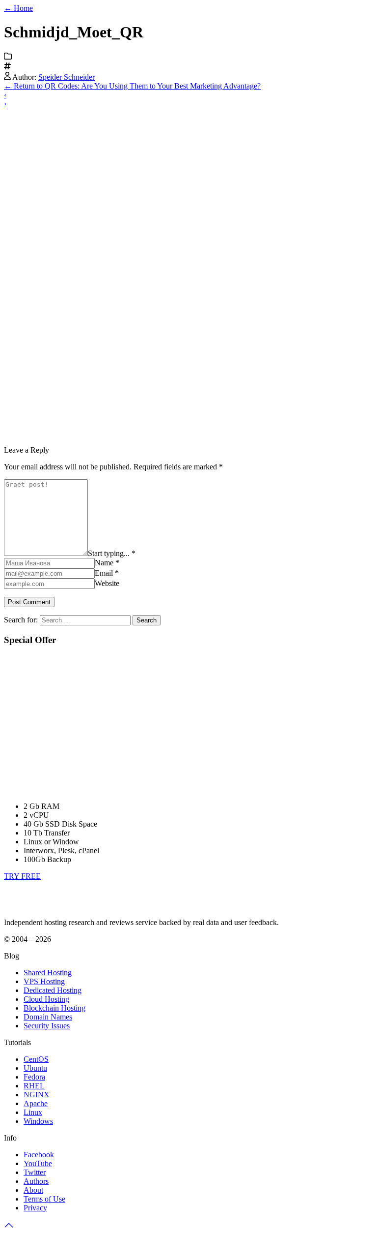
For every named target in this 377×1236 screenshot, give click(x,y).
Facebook (39, 1154)
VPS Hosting (44, 981)
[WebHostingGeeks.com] (27, 905)
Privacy (35, 1208)
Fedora (34, 1077)
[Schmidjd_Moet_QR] (163, 433)
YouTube (38, 1163)
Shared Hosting (48, 972)
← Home (18, 8)
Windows (38, 1121)
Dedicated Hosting (52, 990)
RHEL (34, 1086)
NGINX (37, 1094)
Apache (36, 1103)
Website (107, 583)
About (33, 1190)
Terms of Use (44, 1199)
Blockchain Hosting (54, 1008)
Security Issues (47, 1025)
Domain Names (48, 1017)
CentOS (36, 1059)
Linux (33, 1112)
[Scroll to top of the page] (9, 1227)
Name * (107, 562)
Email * (107, 573)
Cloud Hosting (46, 999)
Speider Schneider (66, 77)
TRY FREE (22, 876)
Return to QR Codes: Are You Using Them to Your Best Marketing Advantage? (132, 86)
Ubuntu (35, 1068)
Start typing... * (111, 553)
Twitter (35, 1172)
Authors (36, 1181)
